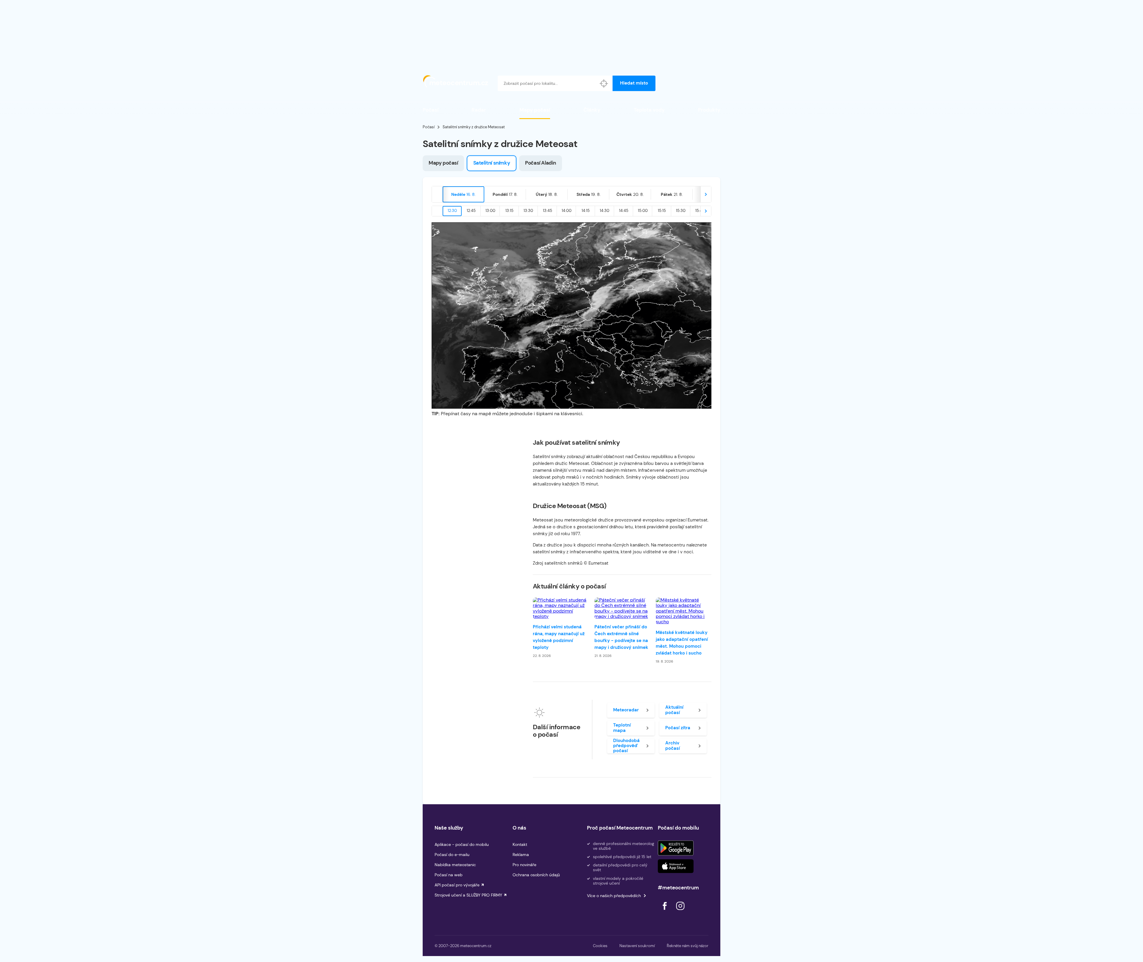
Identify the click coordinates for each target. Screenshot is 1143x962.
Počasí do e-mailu (452, 854)
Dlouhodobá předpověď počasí (626, 745)
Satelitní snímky (491, 163)
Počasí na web (449, 874)
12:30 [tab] (452, 210)
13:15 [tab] (509, 210)
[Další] (705, 194)
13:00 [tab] (490, 210)
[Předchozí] (437, 194)
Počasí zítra (677, 728)
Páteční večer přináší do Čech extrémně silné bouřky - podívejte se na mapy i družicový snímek (621, 637)
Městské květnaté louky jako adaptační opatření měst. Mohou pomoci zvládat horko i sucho (682, 643)
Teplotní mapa (622, 727)
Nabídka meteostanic (455, 864)
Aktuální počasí (674, 709)
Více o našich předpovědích (614, 895)
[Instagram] (680, 911)
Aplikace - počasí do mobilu (462, 844)
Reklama (521, 854)
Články (591, 110)
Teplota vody (649, 110)
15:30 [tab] (681, 210)
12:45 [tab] (471, 210)
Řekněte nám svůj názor (687, 945)
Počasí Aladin (540, 163)
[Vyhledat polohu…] (604, 83)
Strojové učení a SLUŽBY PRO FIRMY (468, 895)
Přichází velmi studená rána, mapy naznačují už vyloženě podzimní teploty (559, 637)
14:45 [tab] (623, 210)
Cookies (600, 945)
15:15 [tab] (662, 210)
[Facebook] (665, 911)
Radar (478, 110)
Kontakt (520, 844)
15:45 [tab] (700, 210)
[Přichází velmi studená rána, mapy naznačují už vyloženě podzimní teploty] (560, 608)
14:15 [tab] (586, 210)
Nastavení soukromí (637, 945)
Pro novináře (524, 864)
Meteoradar (626, 710)
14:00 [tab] (567, 210)
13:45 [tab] (547, 210)
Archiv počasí (672, 745)
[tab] (463, 194)
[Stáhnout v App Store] (676, 866)
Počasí (430, 110)
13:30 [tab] (528, 210)
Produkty (709, 110)
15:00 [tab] (643, 210)
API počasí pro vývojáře (457, 885)
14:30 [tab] (604, 210)
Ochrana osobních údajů (536, 874)
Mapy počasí (534, 110)
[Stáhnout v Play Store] (676, 848)
